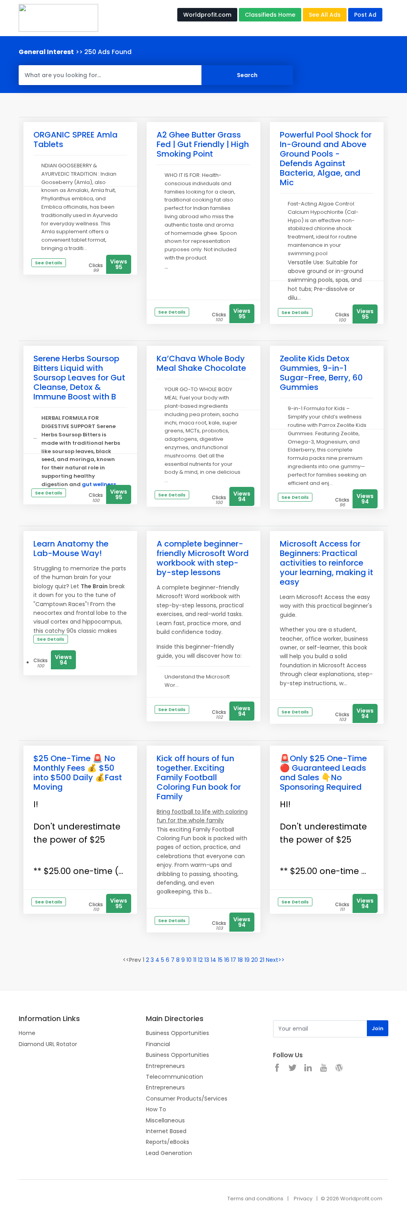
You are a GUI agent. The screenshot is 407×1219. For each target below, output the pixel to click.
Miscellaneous (165, 1120)
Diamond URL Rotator (48, 1044)
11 (194, 960)
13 (206, 960)
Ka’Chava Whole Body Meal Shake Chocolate (201, 363)
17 (233, 960)
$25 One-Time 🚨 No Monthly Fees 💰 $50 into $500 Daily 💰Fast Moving (77, 773)
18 (240, 960)
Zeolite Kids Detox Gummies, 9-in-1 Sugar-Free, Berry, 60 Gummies (321, 373)
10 (189, 960)
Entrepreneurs (165, 1066)
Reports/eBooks (167, 1142)
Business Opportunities (177, 1033)
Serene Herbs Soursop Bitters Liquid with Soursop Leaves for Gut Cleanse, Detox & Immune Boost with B (79, 377)
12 (200, 960)
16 (226, 960)
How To (156, 1109)
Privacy (303, 1198)
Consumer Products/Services (186, 1099)
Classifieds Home (270, 15)
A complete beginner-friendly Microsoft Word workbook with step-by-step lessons (203, 558)
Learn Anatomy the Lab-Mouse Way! (71, 548)
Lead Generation (169, 1153)
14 (213, 960)
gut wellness (99, 484)
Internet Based (166, 1131)
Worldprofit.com (207, 15)
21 (262, 960)
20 (254, 960)
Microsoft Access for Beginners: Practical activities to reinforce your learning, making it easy (326, 562)
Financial (158, 1044)
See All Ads (325, 15)
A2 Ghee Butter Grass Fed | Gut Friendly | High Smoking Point (203, 144)
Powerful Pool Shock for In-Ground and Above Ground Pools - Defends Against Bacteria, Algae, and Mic (326, 158)
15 (220, 960)
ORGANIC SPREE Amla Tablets (75, 139)
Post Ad (365, 15)
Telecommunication (174, 1077)
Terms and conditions (255, 1198)
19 (247, 960)
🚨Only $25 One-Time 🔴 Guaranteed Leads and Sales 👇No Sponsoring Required (323, 773)
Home (27, 1033)
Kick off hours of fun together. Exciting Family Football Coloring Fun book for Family (199, 777)
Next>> (275, 960)
